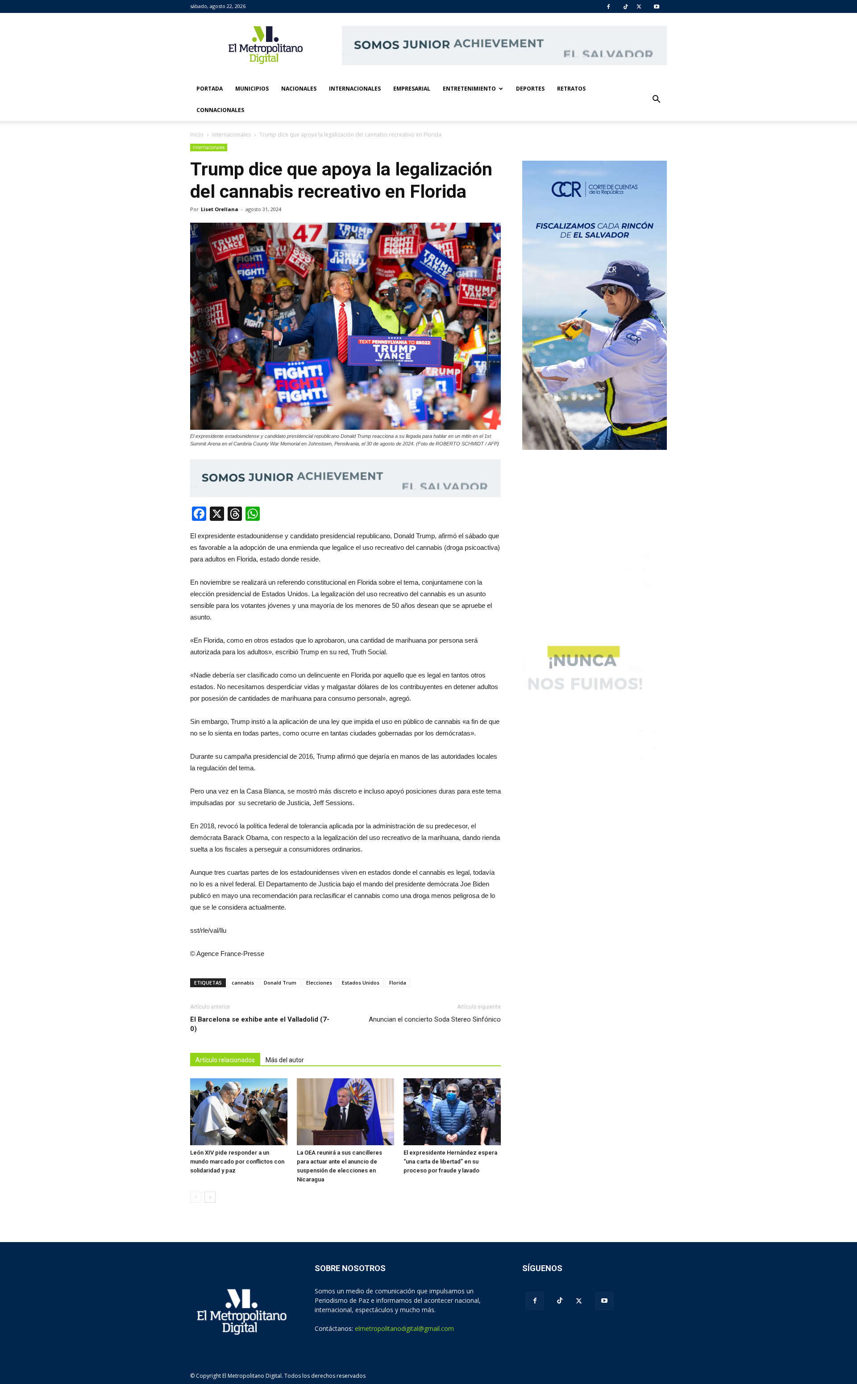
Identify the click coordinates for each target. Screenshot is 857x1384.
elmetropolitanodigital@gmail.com (404, 1328)
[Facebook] (608, 6)
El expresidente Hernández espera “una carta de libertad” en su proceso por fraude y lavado (450, 1161)
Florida (397, 982)
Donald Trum (280, 982)
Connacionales (220, 110)
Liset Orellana (219, 209)
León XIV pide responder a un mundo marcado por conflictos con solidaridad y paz (237, 1161)
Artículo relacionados (225, 1060)
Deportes (530, 88)
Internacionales (355, 88)
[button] (656, 99)
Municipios (252, 88)
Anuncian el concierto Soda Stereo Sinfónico (435, 1019)
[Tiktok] (626, 6)
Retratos (571, 88)
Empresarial (411, 88)
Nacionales (298, 88)
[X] (639, 6)
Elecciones (319, 982)
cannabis (243, 982)
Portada (209, 88)
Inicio (197, 134)
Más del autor (285, 1060)
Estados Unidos (360, 982)
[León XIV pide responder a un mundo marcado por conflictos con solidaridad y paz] (238, 1111)
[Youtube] (656, 6)
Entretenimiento (469, 88)
